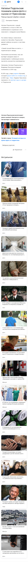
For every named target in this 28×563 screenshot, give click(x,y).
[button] (5, 125)
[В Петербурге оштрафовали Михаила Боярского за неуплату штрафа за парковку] (14, 297)
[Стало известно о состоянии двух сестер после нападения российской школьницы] (14, 322)
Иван (11, 78)
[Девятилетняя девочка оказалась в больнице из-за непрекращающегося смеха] (14, 248)
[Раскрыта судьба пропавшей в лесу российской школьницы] (14, 223)
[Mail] (5, 2)
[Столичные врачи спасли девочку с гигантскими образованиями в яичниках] (14, 173)
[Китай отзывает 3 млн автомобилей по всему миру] (14, 521)
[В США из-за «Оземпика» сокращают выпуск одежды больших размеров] (14, 397)
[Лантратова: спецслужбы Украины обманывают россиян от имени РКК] (14, 372)
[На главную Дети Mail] (8, 2)
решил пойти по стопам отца (16, 75)
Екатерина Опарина (12, 20)
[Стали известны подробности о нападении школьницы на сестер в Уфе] (14, 546)
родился (16, 73)
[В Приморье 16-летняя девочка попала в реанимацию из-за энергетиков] (14, 422)
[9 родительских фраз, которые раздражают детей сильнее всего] (14, 446)
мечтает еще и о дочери (18, 80)
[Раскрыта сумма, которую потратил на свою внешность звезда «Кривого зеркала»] (14, 496)
